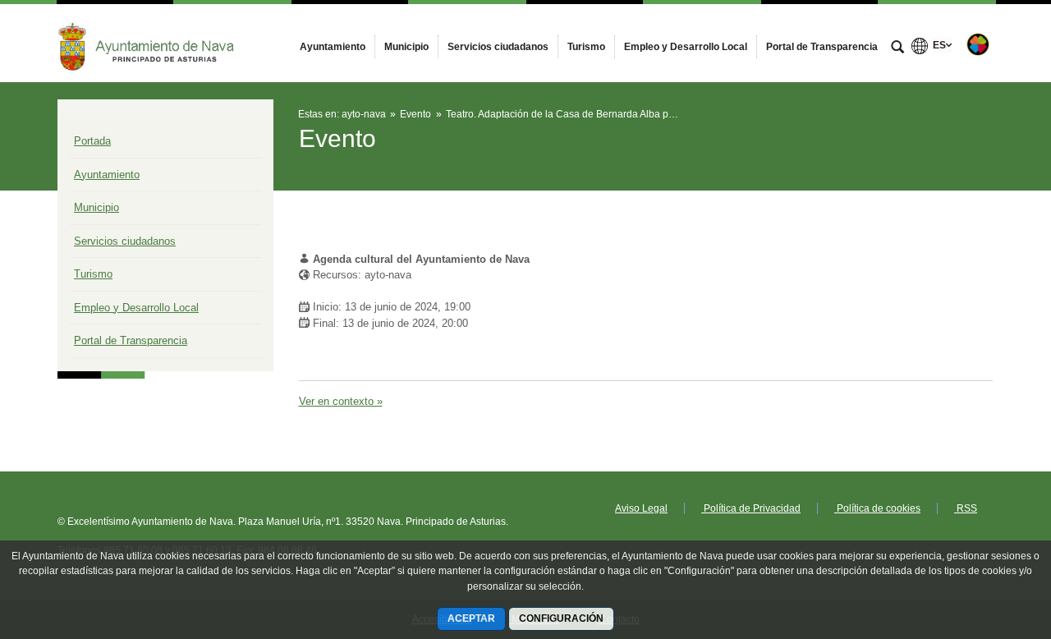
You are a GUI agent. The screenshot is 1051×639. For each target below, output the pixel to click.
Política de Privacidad (751, 508)
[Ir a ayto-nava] (147, 42)
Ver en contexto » (341, 401)
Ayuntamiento (107, 174)
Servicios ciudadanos (125, 241)
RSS (965, 508)
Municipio (96, 207)
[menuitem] (332, 47)
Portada (92, 141)
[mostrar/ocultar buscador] (897, 48)
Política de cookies (877, 508)
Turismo (93, 274)
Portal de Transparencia (130, 340)
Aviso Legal (641, 508)
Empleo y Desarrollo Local (136, 307)
